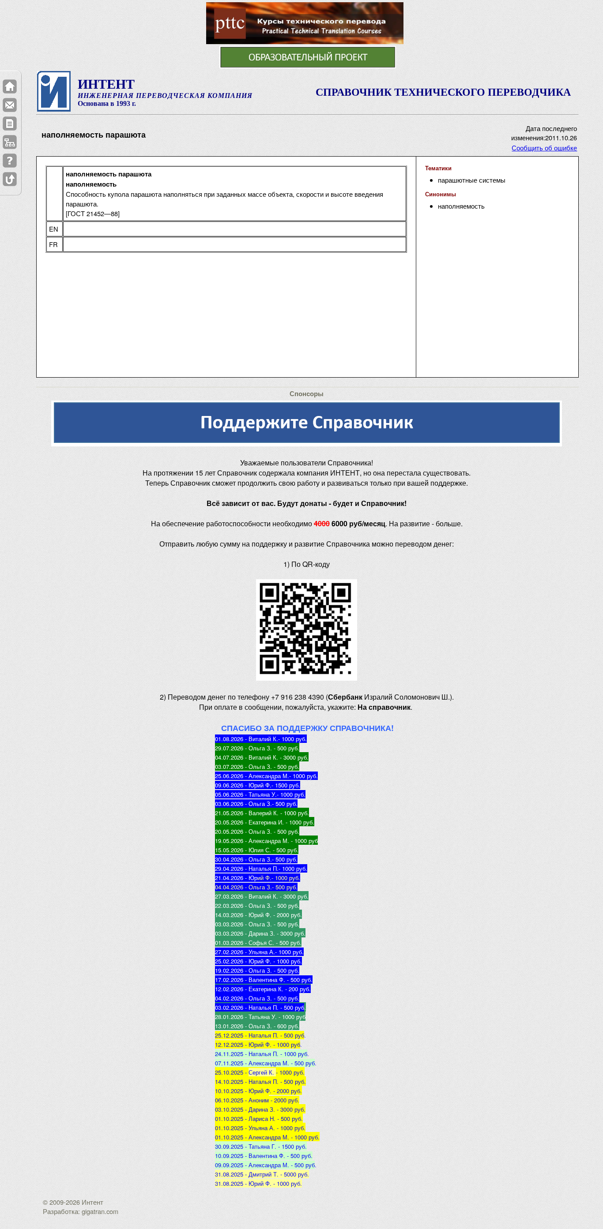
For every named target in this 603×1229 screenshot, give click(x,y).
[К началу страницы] (10, 179)
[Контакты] (10, 105)
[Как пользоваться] (10, 161)
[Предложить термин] (10, 123)
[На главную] (10, 86)
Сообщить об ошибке (544, 147)
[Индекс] (10, 142)
